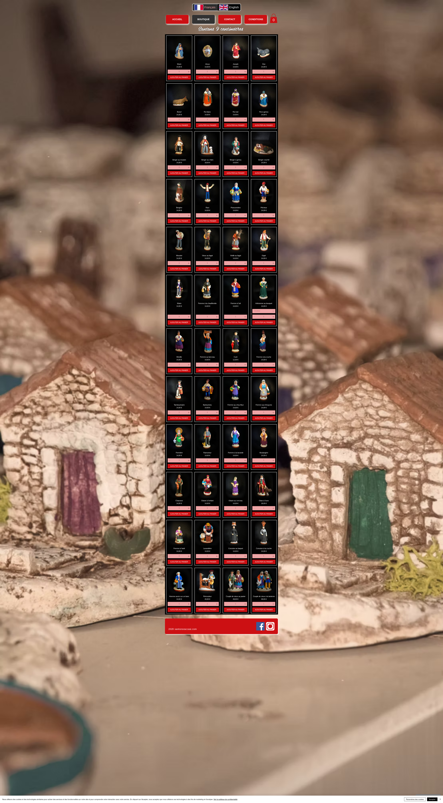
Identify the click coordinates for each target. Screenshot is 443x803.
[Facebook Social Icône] (260, 626)
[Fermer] (440, 799)
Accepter (432, 799)
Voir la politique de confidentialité (225, 799)
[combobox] (263, 311)
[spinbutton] (179, 72)
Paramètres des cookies (415, 799)
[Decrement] (169, 72)
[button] (273, 18)
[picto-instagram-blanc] (270, 626)
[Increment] (188, 72)
